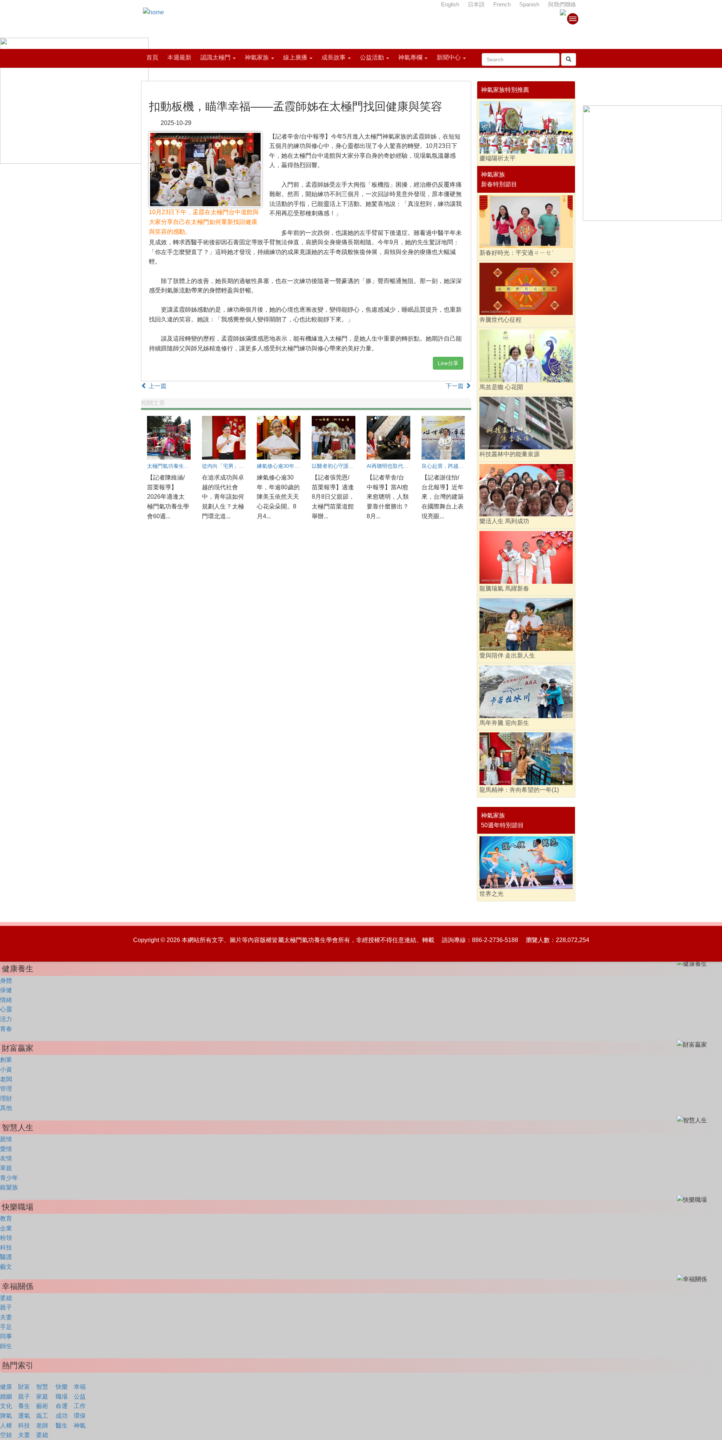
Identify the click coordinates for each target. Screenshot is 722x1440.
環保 (80, 1416)
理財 (6, 1098)
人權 (6, 1425)
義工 (42, 1416)
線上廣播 (295, 57)
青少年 (9, 1178)
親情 (6, 1139)
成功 (62, 1416)
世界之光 (491, 893)
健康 (6, 1387)
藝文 (6, 1266)
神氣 (80, 1425)
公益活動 (372, 57)
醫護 (6, 1257)
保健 (6, 990)
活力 (6, 1019)
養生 (24, 1406)
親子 (6, 1307)
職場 (62, 1396)
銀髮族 (9, 1187)
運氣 (24, 1416)
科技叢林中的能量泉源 (509, 454)
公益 (80, 1396)
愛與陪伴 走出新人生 (507, 655)
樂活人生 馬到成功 (504, 521)
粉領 (6, 1238)
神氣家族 (257, 57)
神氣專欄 (410, 57)
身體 (6, 980)
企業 (6, 1228)
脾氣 (6, 1416)
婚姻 (6, 1396)
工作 (80, 1406)
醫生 (62, 1425)
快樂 (62, 1387)
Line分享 (448, 363)
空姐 (6, 1435)
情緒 (6, 1000)
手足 (6, 1327)
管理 (6, 1088)
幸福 (80, 1387)
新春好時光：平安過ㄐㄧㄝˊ (516, 253)
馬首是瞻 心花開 (501, 387)
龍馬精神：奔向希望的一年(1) (519, 790)
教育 (6, 1218)
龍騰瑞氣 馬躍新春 (504, 588)
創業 (6, 1059)
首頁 (152, 57)
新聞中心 (449, 57)
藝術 (42, 1406)
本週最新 (179, 57)
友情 (6, 1158)
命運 (62, 1406)
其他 (6, 1108)
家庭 (42, 1396)
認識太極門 (215, 57)
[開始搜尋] (568, 59)
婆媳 (6, 1298)
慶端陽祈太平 (497, 158)
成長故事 (334, 57)
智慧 (42, 1387)
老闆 (6, 1079)
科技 (6, 1247)
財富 (24, 1387)
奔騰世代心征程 (500, 320)
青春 (6, 1029)
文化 (6, 1406)
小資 (6, 1069)
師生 (6, 1346)
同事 (6, 1336)
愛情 (6, 1149)
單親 (6, 1168)
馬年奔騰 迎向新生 (504, 723)
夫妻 (6, 1317)
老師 (42, 1425)
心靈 (6, 1009)
